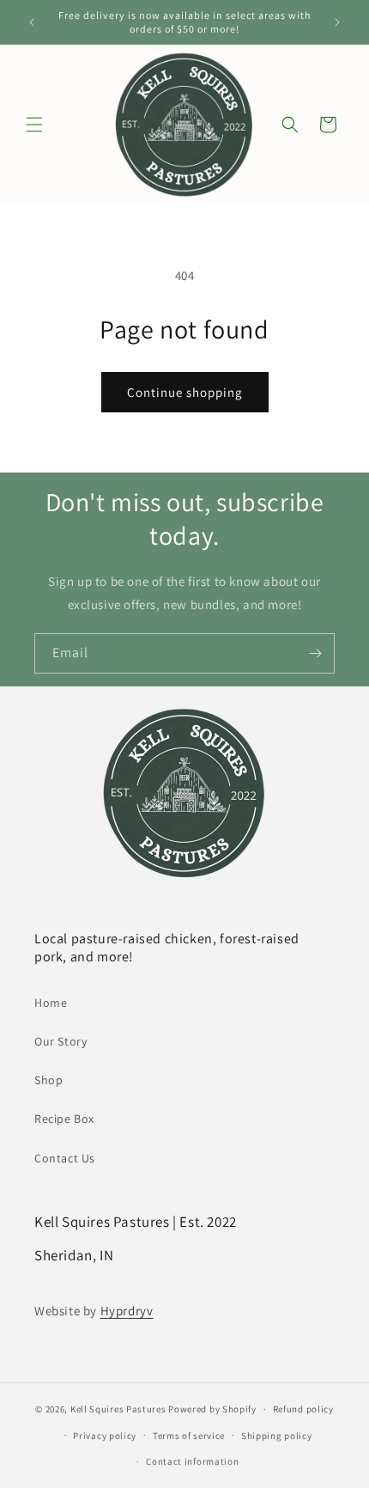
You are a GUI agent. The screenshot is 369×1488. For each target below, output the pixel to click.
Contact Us (64, 1158)
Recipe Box (64, 1118)
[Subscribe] (315, 653)
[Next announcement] (337, 22)
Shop (48, 1080)
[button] (34, 124)
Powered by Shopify (212, 1409)
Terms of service (189, 1436)
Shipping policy (276, 1436)
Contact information (192, 1461)
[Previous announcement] (32, 22)
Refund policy (303, 1409)
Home (50, 1002)
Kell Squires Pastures (118, 1409)
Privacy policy (104, 1436)
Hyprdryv (127, 1310)
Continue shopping (185, 392)
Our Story (60, 1041)
